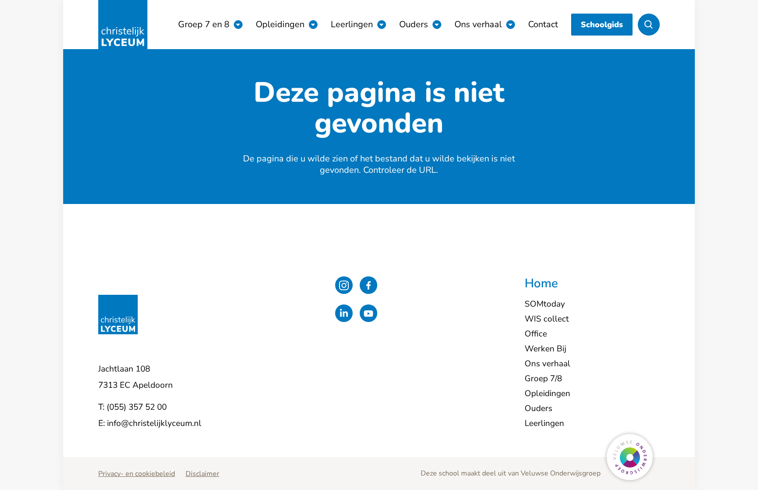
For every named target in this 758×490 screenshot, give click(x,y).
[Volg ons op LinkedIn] (344, 313)
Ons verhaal (478, 24)
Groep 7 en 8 (203, 24)
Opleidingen (280, 24)
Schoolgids (602, 24)
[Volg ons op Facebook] (368, 285)
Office (536, 334)
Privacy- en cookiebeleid (136, 474)
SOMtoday (545, 304)
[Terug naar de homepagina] (122, 24)
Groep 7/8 (543, 378)
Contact (543, 24)
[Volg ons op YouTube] (368, 313)
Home (541, 283)
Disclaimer (202, 474)
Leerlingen (352, 24)
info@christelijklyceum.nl (154, 423)
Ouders (413, 24)
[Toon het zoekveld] (649, 25)
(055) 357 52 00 (137, 407)
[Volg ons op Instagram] (344, 285)
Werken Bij (545, 348)
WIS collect (547, 319)
